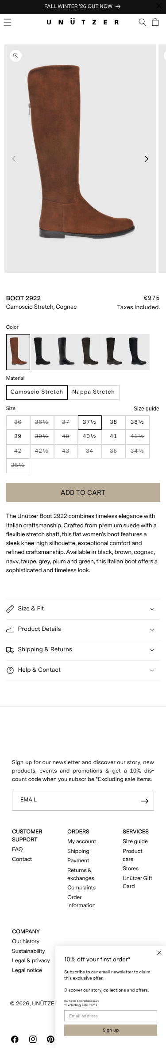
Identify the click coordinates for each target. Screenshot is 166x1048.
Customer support (27, 836)
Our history (25, 941)
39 (18, 436)
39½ (44, 438)
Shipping (78, 851)
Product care (132, 855)
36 (22, 424)
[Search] (142, 22)
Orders (78, 832)
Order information (81, 901)
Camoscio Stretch (37, 392)
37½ (90, 422)
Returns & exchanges (80, 874)
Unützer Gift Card (137, 882)
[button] (7, 22)
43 (69, 453)
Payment (78, 860)
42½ (44, 453)
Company (26, 931)
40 (69, 438)
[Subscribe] (145, 801)
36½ (44, 424)
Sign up (111, 1030)
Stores (131, 868)
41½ (140, 438)
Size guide (146, 408)
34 (93, 453)
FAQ (17, 849)
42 (22, 453)
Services (136, 832)
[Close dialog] (159, 952)
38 (113, 422)
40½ (90, 436)
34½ (140, 453)
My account (81, 841)
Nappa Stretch (93, 392)
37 (69, 424)
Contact (22, 859)
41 (113, 436)
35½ (20, 467)
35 (117, 453)
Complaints (81, 888)
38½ (137, 422)
